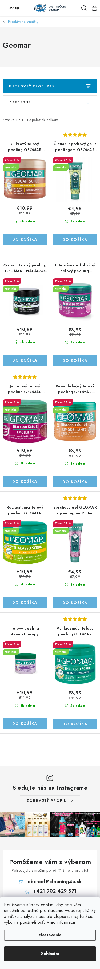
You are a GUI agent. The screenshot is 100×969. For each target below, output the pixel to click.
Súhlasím (50, 954)
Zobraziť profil (47, 800)
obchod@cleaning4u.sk (55, 881)
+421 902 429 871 (55, 890)
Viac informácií (61, 922)
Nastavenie (50, 935)
